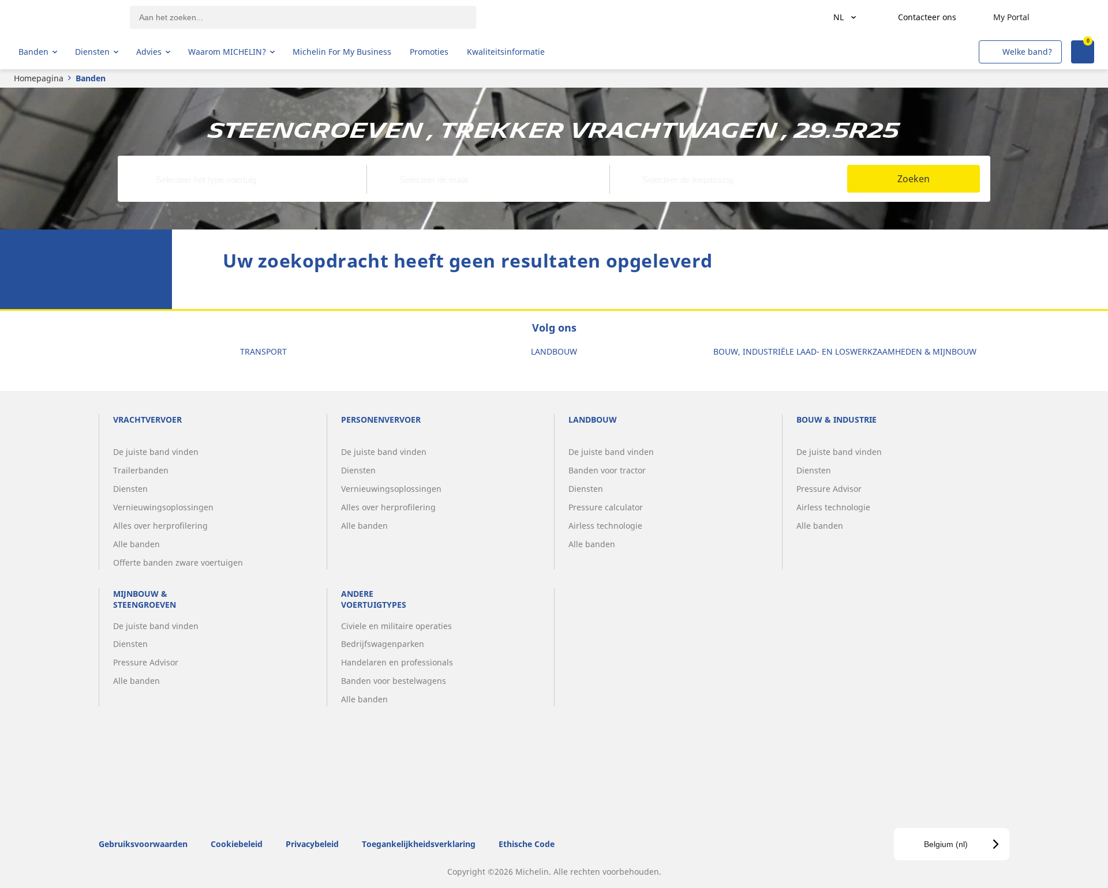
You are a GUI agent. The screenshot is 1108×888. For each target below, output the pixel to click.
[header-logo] (63, 17)
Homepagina (38, 78)
